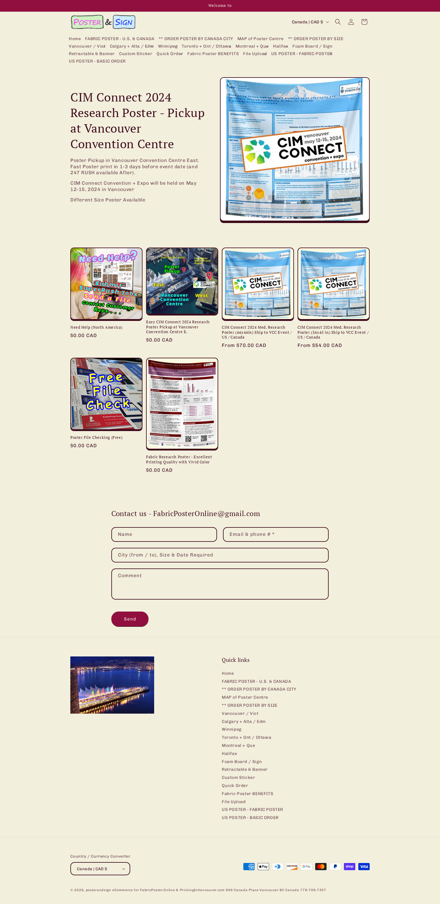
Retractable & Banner (245, 769)
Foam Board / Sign (242, 761)
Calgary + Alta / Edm (244, 721)
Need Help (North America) (96, 327)
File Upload (234, 801)
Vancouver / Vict (240, 713)
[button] (87, 46)
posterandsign (98, 890)
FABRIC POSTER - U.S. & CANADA (256, 681)
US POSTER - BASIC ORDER (250, 817)
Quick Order (235, 785)
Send (130, 619)
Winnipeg (232, 729)
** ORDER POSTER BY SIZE (249, 705)
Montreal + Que (238, 745)
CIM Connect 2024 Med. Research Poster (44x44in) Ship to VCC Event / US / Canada (257, 332)
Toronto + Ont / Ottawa (246, 737)
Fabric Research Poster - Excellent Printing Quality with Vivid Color (179, 459)
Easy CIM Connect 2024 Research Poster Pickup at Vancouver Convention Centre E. (178, 327)
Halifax (229, 753)
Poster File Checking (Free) (96, 437)
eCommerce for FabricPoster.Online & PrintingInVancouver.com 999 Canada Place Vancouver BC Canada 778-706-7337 (219, 890)
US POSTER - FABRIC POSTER (252, 809)
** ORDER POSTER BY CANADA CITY (259, 689)
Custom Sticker (238, 777)
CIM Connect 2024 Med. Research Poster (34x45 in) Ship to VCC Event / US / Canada (333, 332)
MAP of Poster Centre (245, 697)
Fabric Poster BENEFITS (247, 793)
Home (228, 673)
